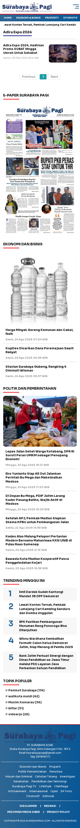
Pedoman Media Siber (23, 811)
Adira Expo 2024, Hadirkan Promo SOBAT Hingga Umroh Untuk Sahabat (23, 49)
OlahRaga (61, 786)
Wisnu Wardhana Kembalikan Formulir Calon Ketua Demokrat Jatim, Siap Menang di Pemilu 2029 (46, 643)
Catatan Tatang (46, 776)
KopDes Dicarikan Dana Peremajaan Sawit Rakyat (40, 350)
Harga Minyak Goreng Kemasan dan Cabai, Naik (39, 332)
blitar (16, 708)
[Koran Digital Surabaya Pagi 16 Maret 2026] (40, 169)
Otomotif (70, 17)
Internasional (38, 791)
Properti (55, 766)
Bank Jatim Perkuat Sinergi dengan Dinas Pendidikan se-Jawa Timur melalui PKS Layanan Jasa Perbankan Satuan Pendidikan (46, 662)
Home (8, 17)
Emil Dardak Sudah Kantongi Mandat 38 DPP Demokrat (41, 594)
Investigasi (67, 776)
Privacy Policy (58, 811)
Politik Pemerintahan (32, 771)
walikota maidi (23, 696)
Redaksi (50, 806)
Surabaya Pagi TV (24, 786)
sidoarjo (18, 714)
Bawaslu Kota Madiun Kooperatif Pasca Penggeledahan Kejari (37, 561)
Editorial (48, 796)
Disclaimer (28, 806)
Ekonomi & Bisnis (28, 17)
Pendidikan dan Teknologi (49, 781)
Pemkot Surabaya (26, 690)
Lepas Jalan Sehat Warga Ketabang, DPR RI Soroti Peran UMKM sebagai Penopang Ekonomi (40, 455)
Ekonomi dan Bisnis (32, 766)
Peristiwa (55, 771)
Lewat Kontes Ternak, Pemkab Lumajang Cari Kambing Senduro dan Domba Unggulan (44, 609)
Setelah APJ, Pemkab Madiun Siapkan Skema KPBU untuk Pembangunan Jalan (37, 520)
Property (52, 17)
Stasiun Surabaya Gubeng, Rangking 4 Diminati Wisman (36, 368)
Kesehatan (21, 781)
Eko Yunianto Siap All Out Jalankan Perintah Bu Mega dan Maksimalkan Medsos (34, 477)
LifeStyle (45, 786)
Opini (54, 791)
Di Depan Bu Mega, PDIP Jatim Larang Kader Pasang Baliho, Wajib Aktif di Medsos (35, 499)
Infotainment (17, 791)
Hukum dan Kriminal (18, 776)
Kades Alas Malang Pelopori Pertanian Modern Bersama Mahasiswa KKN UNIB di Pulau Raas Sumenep (39, 540)
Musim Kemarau (25, 702)
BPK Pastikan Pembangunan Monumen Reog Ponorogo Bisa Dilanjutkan (43, 626)
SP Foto (66, 791)
